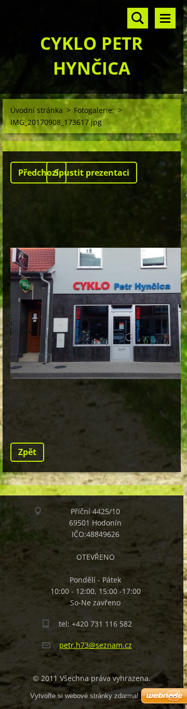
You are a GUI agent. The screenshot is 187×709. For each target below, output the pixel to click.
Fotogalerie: (94, 110)
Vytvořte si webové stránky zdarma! (84, 696)
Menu (165, 18)
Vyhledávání (137, 18)
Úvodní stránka (36, 110)
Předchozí (38, 172)
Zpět (27, 452)
